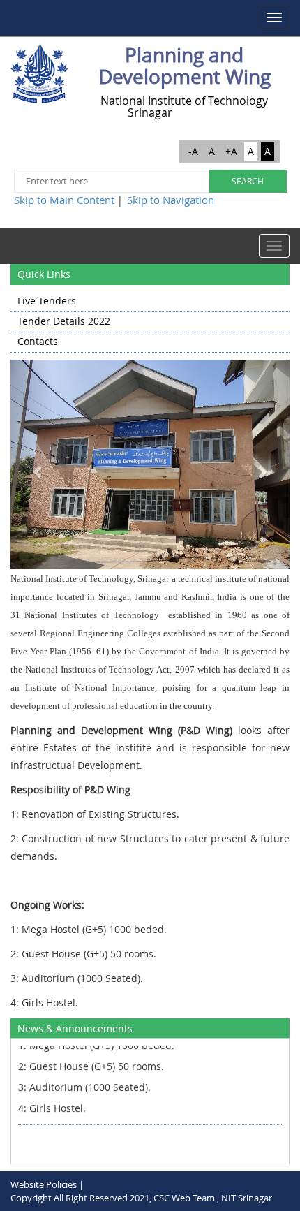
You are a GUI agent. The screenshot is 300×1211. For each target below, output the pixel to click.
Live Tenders (46, 300)
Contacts (37, 341)
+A (231, 151)
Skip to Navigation (170, 200)
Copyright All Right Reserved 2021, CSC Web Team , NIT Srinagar (141, 1197)
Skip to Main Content (64, 200)
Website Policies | (47, 1184)
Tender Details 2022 (63, 321)
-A (193, 151)
